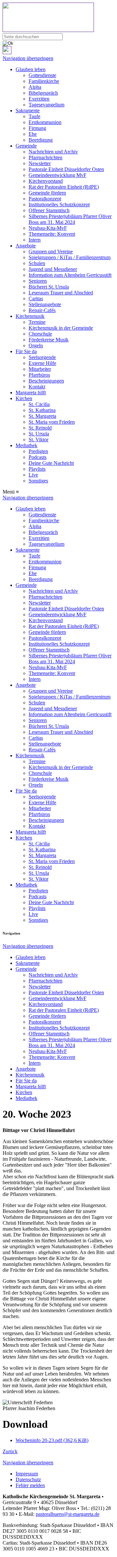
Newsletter (40, 163)
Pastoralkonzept (45, 198)
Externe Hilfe (42, 363)
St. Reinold (40, 428)
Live (33, 475)
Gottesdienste (42, 75)
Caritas (36, 298)
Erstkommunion (45, 122)
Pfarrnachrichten (45, 157)
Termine (37, 322)
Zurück (10, 1451)
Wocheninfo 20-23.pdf (52, 1440)
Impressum (27, 1473)
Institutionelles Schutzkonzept (59, 204)
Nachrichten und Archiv (53, 151)
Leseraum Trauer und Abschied (61, 292)
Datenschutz (28, 1479)
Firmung (37, 128)
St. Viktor (38, 439)
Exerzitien (39, 99)
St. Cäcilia (39, 404)
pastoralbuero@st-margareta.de (67, 1514)
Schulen (37, 263)
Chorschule (40, 334)
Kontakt (37, 386)
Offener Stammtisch (49, 210)
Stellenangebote (45, 304)
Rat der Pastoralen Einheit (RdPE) (64, 187)
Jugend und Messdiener (53, 269)
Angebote (26, 245)
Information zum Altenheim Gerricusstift (70, 275)
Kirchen (24, 398)
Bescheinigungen (46, 381)
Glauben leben (31, 69)
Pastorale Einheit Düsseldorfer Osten (66, 169)
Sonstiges (38, 480)
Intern (35, 240)
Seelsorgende (42, 357)
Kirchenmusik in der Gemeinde (61, 328)
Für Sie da (26, 351)
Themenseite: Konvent (52, 234)
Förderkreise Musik (49, 339)
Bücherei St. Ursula (49, 287)
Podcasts (37, 457)
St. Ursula (39, 433)
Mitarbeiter (40, 369)
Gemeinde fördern (47, 193)
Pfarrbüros (39, 375)
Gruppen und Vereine (51, 251)
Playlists (37, 469)
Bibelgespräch (43, 93)
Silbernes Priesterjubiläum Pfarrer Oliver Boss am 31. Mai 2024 (70, 219)
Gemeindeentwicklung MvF (57, 175)
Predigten (38, 451)
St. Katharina (42, 410)
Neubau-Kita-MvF (48, 228)
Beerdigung (41, 140)
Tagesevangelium (46, 104)
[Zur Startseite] (58, 18)
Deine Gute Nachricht (51, 463)
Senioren (38, 281)
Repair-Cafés (42, 310)
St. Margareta (42, 416)
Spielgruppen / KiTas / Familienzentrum (69, 257)
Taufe (34, 116)
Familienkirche (44, 81)
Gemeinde (26, 146)
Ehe (33, 134)
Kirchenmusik (30, 316)
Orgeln (36, 345)
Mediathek (26, 445)
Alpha (35, 87)
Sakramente (28, 110)
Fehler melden (30, 1485)
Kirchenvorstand (46, 181)
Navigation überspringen (28, 58)
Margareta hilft (31, 392)
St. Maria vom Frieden (52, 422)
